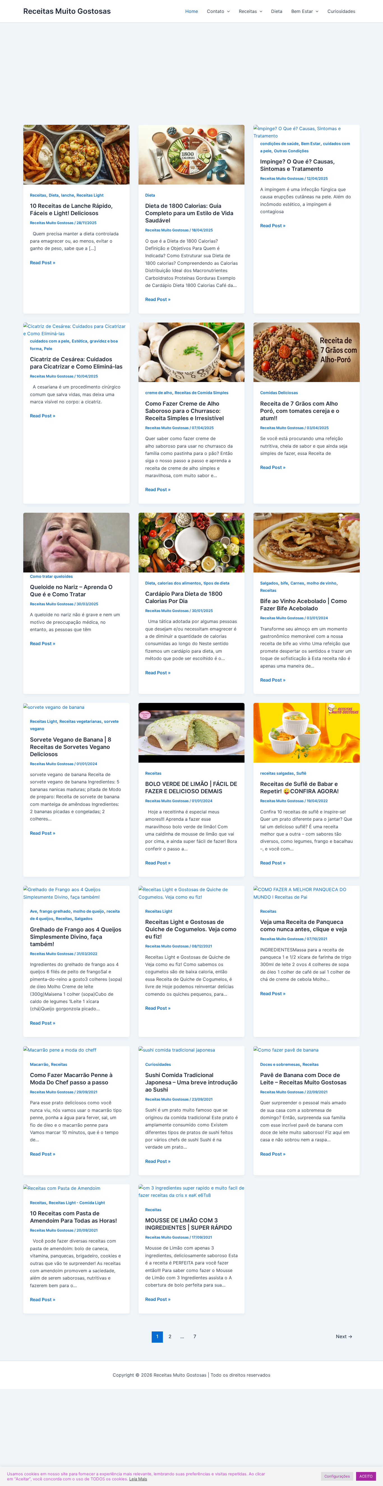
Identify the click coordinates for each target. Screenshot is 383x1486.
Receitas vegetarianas (80, 721)
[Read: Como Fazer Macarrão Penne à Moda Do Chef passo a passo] (59, 1049)
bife (284, 583)
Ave (33, 911)
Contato (215, 11)
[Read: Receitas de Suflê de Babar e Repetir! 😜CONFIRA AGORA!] (306, 732)
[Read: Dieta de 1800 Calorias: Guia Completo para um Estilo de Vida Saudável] (192, 154)
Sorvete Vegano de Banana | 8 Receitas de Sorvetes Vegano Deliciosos (70, 747)
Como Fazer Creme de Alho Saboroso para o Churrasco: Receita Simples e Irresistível (184, 411)
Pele (48, 348)
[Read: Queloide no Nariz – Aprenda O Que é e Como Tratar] (76, 542)
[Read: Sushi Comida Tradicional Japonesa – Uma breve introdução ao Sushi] (177, 1049)
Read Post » (43, 262)
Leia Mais (138, 1479)
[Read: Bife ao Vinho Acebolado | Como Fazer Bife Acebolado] (306, 542)
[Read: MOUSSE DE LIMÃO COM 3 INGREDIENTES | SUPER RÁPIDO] (192, 1191)
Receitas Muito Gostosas (67, 11)
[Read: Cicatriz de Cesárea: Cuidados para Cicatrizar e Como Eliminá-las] (76, 329)
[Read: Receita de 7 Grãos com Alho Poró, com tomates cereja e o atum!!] (306, 352)
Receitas (248, 11)
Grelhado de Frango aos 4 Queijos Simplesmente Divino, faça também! (75, 936)
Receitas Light (90, 195)
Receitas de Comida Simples (202, 392)
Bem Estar (302, 11)
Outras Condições (291, 150)
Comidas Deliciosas (279, 392)
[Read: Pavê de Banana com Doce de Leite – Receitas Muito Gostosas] (286, 1049)
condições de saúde (279, 143)
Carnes (297, 583)
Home (191, 11)
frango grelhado (55, 911)
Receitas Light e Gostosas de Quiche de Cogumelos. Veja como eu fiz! (190, 929)
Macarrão (39, 1064)
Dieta (276, 11)
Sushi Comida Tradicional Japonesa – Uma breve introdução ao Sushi (191, 1082)
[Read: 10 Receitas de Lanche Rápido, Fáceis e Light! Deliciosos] (76, 154)
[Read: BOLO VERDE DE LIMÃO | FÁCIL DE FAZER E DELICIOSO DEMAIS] (192, 732)
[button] (227, 11)
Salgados (269, 583)
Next (344, 1336)
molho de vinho (321, 583)
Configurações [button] (337, 1476)
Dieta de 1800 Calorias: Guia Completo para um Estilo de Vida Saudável (189, 213)
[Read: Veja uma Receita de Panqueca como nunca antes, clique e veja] (306, 893)
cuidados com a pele (49, 341)
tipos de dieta (216, 583)
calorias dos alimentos (179, 583)
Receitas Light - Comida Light (77, 1202)
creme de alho (158, 392)
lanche (67, 195)
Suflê (301, 773)
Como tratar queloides (51, 576)
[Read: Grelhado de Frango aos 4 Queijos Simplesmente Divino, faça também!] (76, 893)
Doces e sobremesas (280, 1064)
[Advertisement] (191, 82)
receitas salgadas (277, 773)
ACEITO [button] (366, 1476)
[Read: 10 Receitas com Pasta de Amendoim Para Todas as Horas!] (61, 1188)
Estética (79, 341)
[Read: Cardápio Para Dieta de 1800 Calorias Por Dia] (192, 542)
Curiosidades (341, 11)
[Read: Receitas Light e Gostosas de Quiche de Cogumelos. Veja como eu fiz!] (192, 893)
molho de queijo (88, 911)
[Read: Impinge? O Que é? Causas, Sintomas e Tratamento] (306, 132)
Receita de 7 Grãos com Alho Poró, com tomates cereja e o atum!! (299, 411)
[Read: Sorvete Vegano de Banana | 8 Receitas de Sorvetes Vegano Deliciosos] (53, 706)
